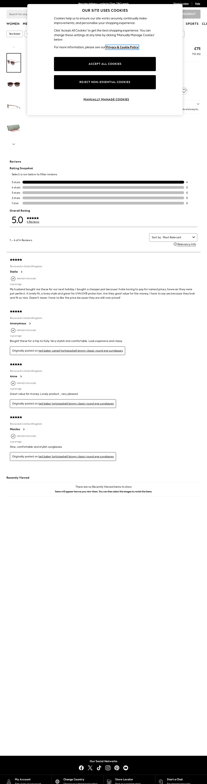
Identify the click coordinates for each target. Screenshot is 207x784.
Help (197, 3)
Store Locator (181, 3)
